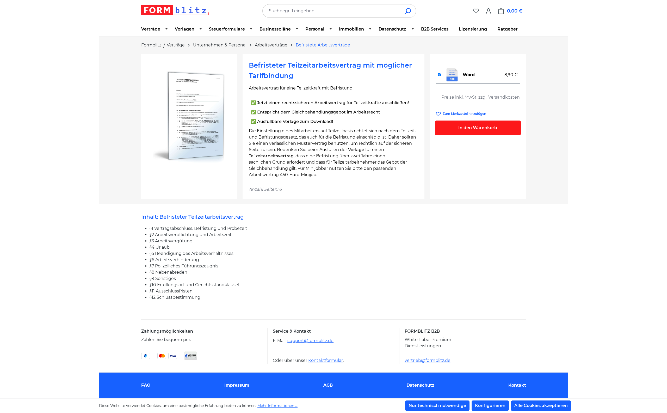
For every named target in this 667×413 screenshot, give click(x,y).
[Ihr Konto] (488, 11)
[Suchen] (408, 11)
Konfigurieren (490, 405)
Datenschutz (420, 385)
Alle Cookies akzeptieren (541, 405)
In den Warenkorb (477, 127)
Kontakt (517, 385)
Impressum (236, 385)
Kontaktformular (325, 360)
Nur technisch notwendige (437, 405)
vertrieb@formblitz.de (427, 360)
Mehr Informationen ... (277, 405)
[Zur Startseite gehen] (175, 10)
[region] (189, 116)
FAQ (146, 385)
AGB (328, 385)
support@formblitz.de (310, 340)
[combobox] (331, 11)
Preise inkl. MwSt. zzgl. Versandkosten (480, 97)
